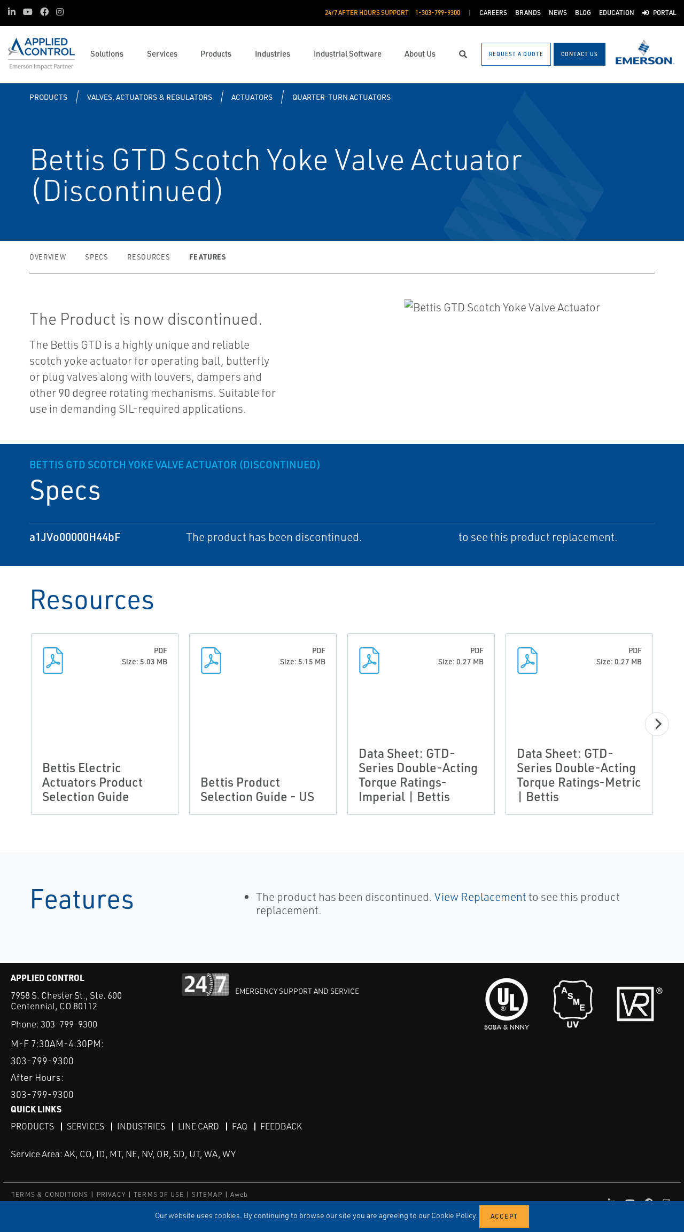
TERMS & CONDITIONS (50, 1194)
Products (48, 96)
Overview (47, 257)
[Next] (657, 724)
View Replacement (410, 537)
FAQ (239, 1126)
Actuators (252, 96)
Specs (96, 257)
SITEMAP (207, 1194)
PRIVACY (111, 1194)
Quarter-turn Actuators (341, 96)
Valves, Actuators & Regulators (149, 96)
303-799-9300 (69, 1024)
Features (207, 256)
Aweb (239, 1194)
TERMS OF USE (159, 1194)
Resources (148, 257)
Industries (141, 1126)
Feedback (281, 1126)
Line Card (198, 1126)
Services (85, 1126)
